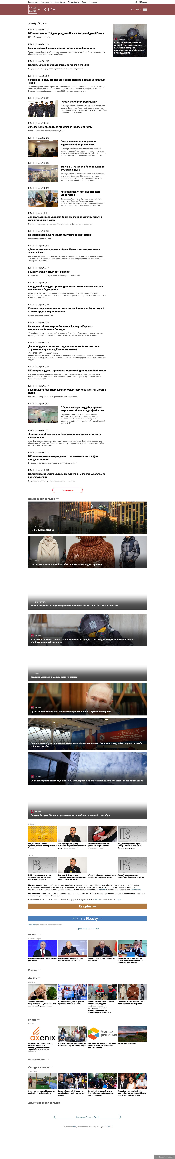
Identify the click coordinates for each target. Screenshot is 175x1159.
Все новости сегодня (41, 498)
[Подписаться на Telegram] (136, 2)
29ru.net (31, 855)
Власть (32, 934)
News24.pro (32, 1024)
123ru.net (143, 2)
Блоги (32, 1019)
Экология (93, 2)
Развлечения (36, 1059)
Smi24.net (31, 824)
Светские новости (32, 924)
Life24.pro (31, 982)
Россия (32, 970)
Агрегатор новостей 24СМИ (87, 928)
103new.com (136, 889)
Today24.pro (32, 1071)
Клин (31, 29)
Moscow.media (46, 2)
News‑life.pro (60, 2)
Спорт (84, 2)
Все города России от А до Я (87, 1117)
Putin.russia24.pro (34, 939)
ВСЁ (74, 1127)
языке (97, 900)
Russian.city (33, 2)
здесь (119, 900)
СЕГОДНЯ (108, 1127)
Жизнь (32, 977)
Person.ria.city (73, 2)
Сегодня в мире (38, 1067)
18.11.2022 (134, 9)
